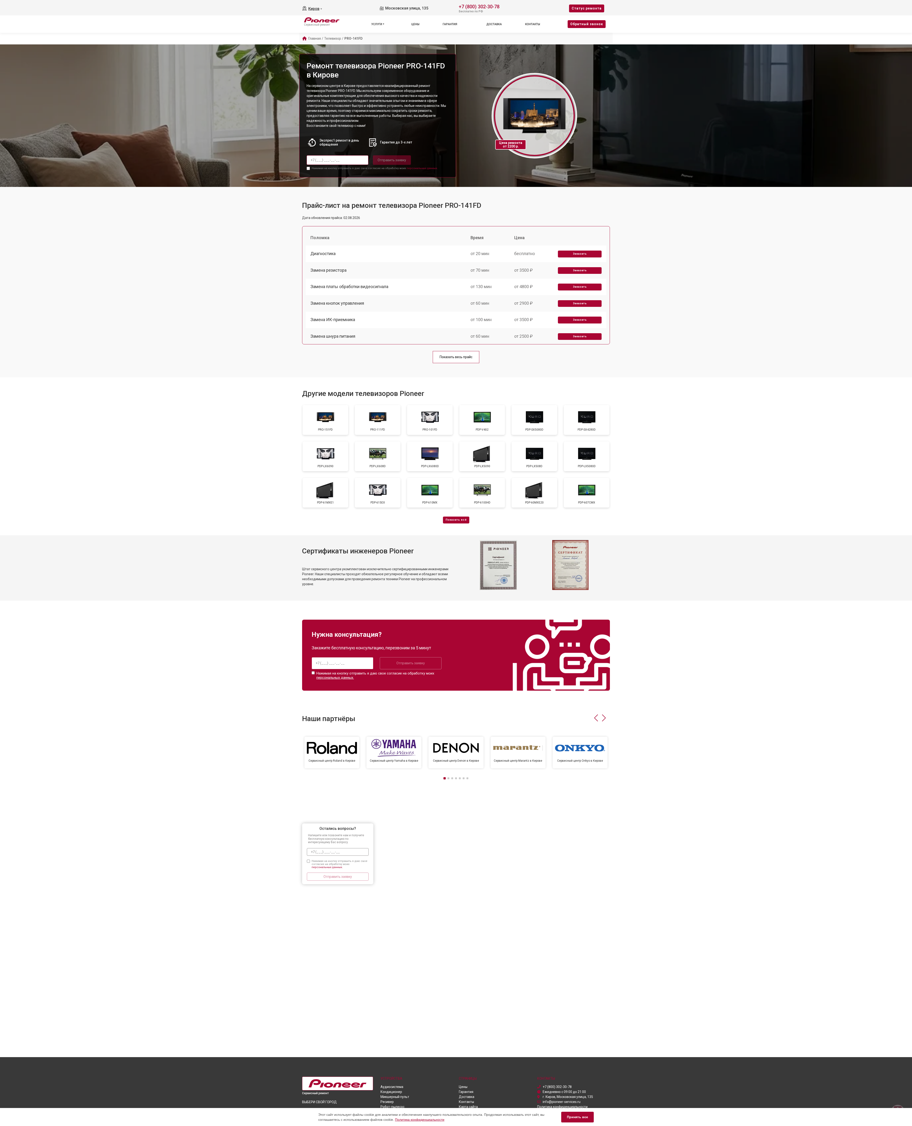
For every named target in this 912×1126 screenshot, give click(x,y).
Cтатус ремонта (587, 8)
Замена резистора (328, 270)
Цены (415, 24)
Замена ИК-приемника (332, 319)
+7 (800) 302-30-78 (479, 6)
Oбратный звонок (586, 24)
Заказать (580, 253)
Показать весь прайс (456, 357)
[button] (596, 718)
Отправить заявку (392, 160)
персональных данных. (422, 168)
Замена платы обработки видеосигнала (349, 286)
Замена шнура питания (332, 336)
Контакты (532, 24)
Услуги (376, 24)
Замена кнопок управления (337, 303)
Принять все (577, 1117)
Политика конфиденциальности (419, 1119)
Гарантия (450, 24)
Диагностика (323, 253)
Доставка (494, 24)
